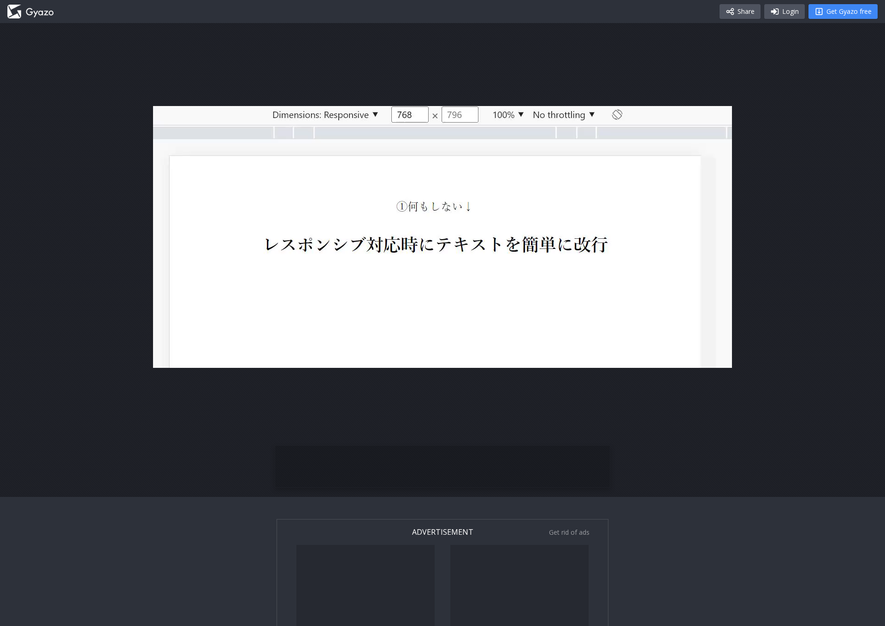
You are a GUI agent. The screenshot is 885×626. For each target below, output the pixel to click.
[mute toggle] (192, 357)
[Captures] (30, 11)
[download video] (671, 357)
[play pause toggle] (170, 357)
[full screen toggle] (715, 357)
